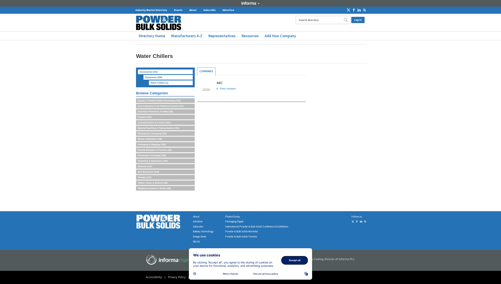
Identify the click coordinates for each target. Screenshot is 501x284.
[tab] (206, 72)
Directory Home (152, 35)
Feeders (145, 117)
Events (178, 10)
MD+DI (196, 241)
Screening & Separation (153, 161)
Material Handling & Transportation (158, 128)
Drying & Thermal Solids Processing (159, 100)
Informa (250, 3)
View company (228, 88)
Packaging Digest (234, 221)
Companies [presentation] (206, 71)
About (192, 10)
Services (145, 166)
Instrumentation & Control (154, 122)
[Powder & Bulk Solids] (163, 222)
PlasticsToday (232, 216)
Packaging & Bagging (152, 144)
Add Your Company (280, 35)
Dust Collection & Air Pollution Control (161, 106)
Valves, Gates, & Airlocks (153, 183)
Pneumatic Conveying (152, 155)
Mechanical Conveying (152, 133)
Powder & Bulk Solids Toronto (241, 236)
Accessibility (154, 277)
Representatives (222, 35)
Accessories (149, 72)
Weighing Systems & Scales (154, 188)
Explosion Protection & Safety (155, 111)
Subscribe (209, 10)
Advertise (228, 10)
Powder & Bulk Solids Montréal (241, 231)
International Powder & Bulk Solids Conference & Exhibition (256, 226)
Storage (144, 177)
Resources (250, 35)
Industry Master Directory (151, 10)
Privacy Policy (177, 277)
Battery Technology (203, 231)
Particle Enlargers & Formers (155, 150)
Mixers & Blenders (150, 139)
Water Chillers (159, 83)
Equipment (153, 77)
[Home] (160, 22)
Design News (199, 236)
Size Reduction (148, 172)
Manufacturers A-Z (186, 35)
